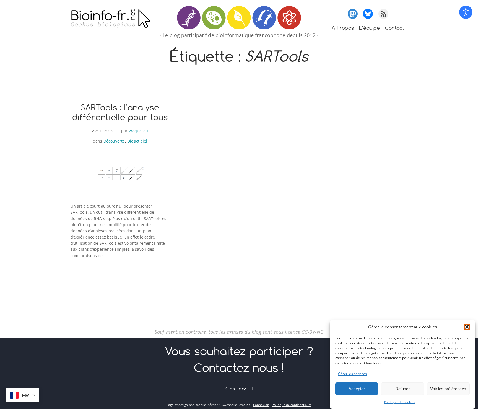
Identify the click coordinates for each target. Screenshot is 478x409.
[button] (467, 327)
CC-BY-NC (312, 331)
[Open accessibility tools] (465, 12)
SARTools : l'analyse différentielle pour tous (120, 112)
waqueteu (138, 130)
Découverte (114, 141)
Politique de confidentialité (291, 405)
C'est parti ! (239, 389)
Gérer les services (352, 373)
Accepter (357, 388)
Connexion (261, 405)
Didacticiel (137, 141)
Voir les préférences (448, 388)
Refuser (402, 388)
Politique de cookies (399, 402)
